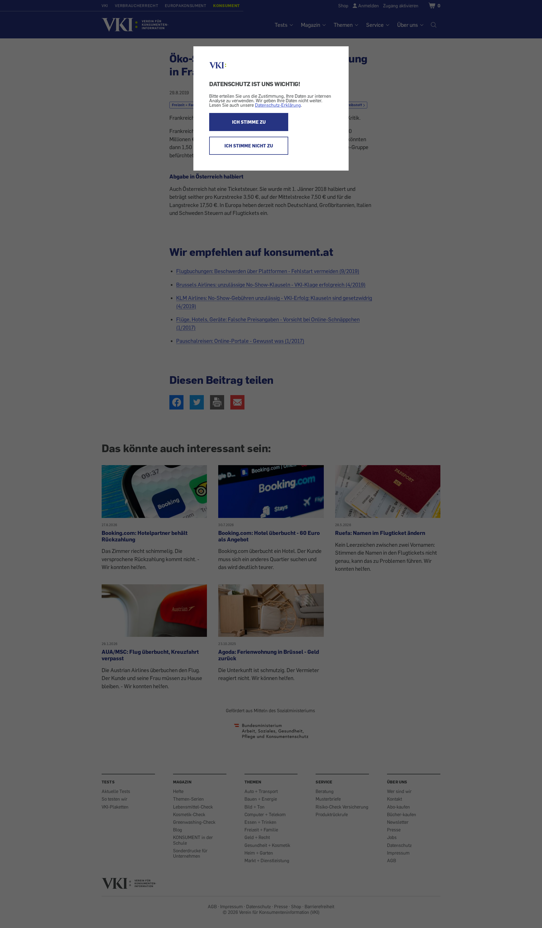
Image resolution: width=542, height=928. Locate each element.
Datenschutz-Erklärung (278, 105)
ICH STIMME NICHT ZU (248, 146)
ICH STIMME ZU (249, 122)
